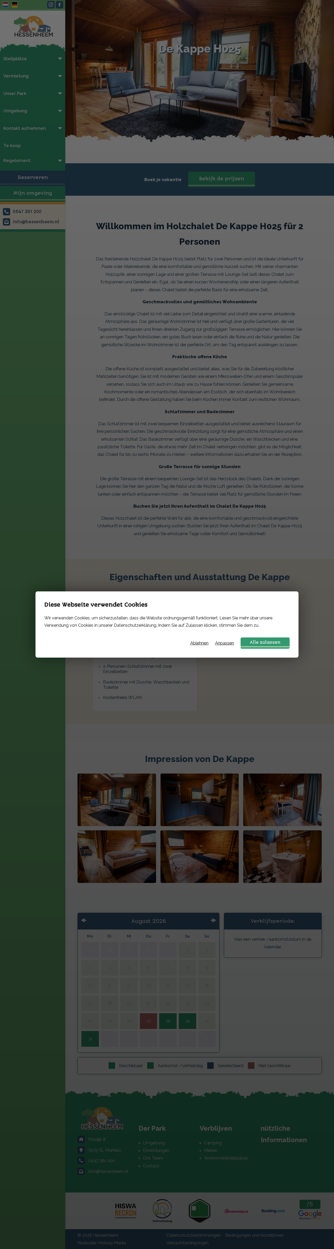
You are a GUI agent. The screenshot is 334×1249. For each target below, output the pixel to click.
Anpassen (224, 643)
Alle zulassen (265, 642)
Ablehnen (199, 643)
